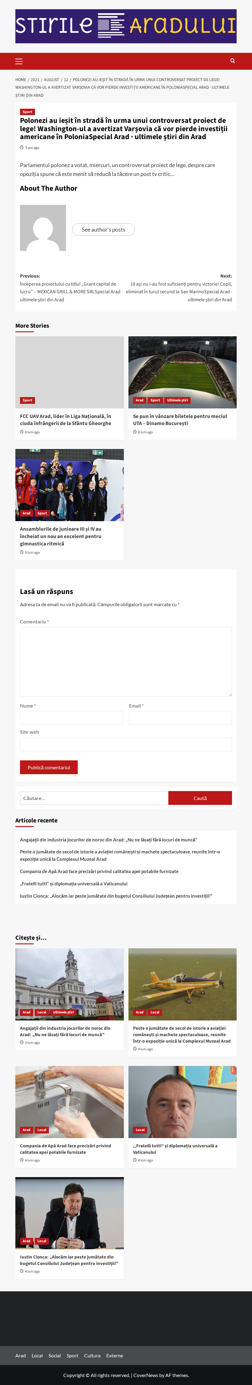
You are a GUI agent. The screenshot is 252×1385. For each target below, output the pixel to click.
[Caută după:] (94, 798)
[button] (21, 60)
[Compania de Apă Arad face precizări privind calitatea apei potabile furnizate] (69, 1102)
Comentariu (34, 621)
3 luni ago (32, 1042)
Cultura (92, 1355)
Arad (140, 400)
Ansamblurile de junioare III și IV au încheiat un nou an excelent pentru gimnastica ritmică (60, 536)
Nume (28, 705)
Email (136, 705)
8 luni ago (32, 432)
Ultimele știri (177, 400)
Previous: (71, 288)
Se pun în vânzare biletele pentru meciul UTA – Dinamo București (180, 420)
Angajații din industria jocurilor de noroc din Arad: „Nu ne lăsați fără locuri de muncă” (108, 839)
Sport (27, 112)
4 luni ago (145, 1049)
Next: (179, 288)
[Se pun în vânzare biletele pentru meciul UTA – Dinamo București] (182, 372)
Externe (114, 1355)
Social (55, 1355)
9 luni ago (32, 552)
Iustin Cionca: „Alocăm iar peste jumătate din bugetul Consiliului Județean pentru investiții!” (116, 896)
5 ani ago (32, 147)
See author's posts (103, 229)
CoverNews (145, 1375)
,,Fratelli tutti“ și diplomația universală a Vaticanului (74, 883)
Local (41, 1012)
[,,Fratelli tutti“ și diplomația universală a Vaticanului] (182, 1102)
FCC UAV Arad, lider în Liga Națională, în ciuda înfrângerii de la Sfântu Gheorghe (65, 420)
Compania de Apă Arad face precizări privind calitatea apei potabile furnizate (99, 871)
